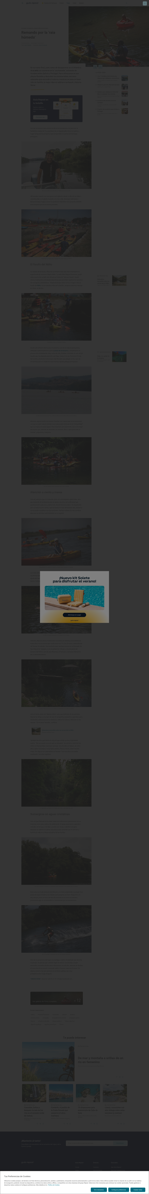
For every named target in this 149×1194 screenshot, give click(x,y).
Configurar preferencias (118, 1190)
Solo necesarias (99, 1190)
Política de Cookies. (54, 1185)
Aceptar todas (138, 1190)
